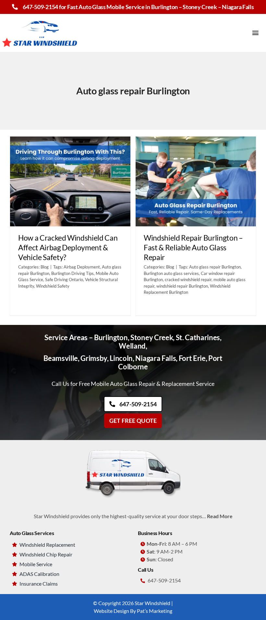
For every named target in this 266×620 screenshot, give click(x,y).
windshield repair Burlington (182, 286)
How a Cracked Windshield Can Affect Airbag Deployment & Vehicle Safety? (67, 247)
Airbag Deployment (82, 266)
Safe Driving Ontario (64, 279)
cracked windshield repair (188, 279)
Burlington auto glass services (171, 273)
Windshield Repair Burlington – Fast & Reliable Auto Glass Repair (193, 247)
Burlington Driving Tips (72, 273)
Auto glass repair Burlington (215, 266)
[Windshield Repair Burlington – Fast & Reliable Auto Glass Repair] (196, 182)
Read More (220, 516)
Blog (45, 266)
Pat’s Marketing (154, 611)
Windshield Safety (52, 286)
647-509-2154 (40, 6)
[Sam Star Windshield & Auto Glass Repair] (133, 448)
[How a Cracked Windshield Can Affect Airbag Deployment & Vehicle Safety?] (70, 182)
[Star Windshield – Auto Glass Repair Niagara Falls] (40, 16)
